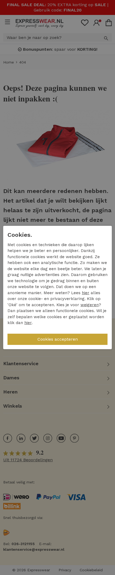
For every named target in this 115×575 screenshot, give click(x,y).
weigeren (89, 304)
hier (85, 292)
